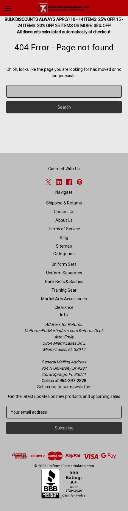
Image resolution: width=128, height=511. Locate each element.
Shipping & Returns (64, 203)
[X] (48, 182)
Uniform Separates (64, 273)
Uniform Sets (64, 264)
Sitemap (64, 246)
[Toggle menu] (8, 8)
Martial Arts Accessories (64, 298)
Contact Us (64, 211)
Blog (64, 237)
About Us (64, 220)
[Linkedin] (59, 182)
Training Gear (64, 290)
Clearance (64, 307)
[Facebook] (69, 182)
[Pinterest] (80, 182)
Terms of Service (64, 228)
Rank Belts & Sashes (64, 281)
